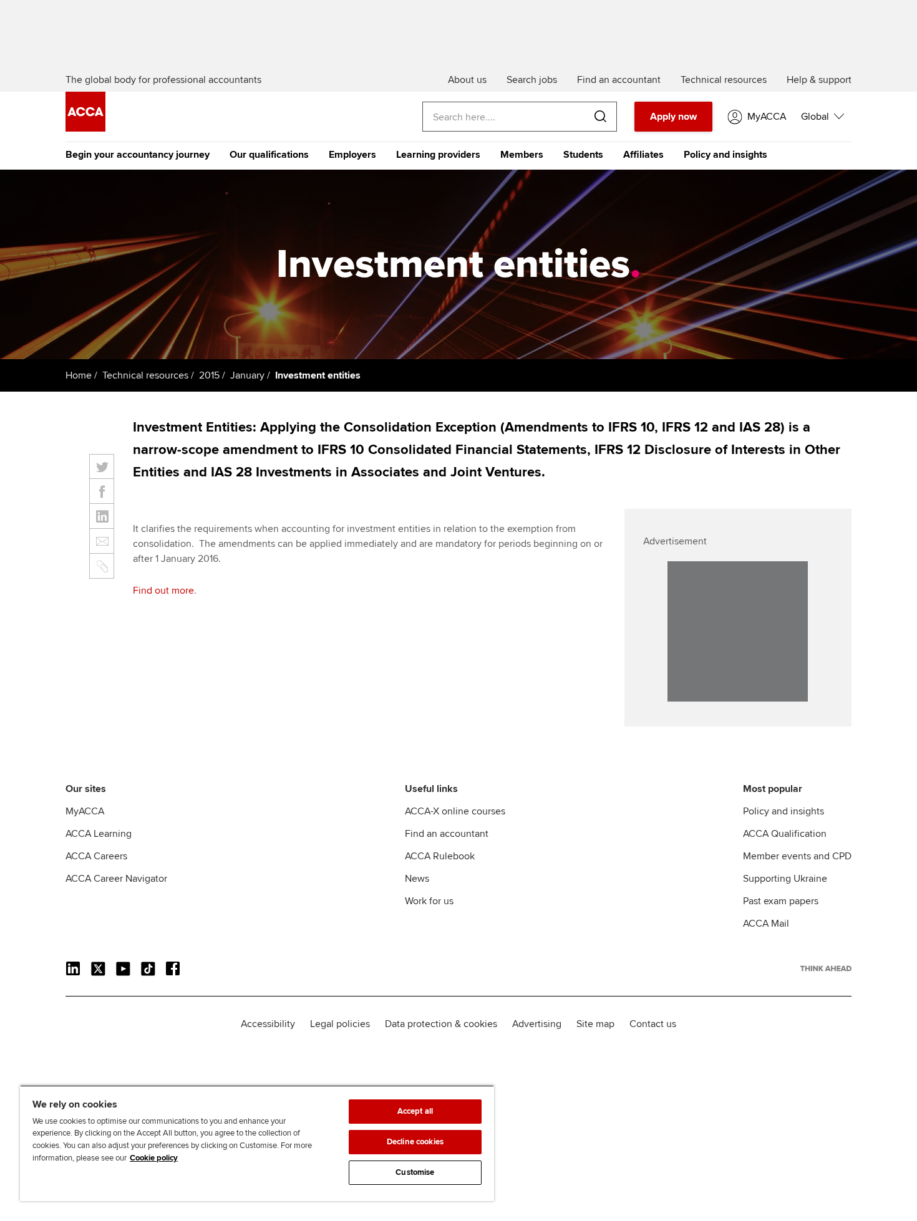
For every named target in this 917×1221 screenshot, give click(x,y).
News (417, 878)
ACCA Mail (766, 923)
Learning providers (438, 154)
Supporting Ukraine (785, 878)
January (247, 375)
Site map (595, 1024)
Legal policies (340, 1024)
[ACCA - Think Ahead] (85, 128)
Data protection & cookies (441, 1024)
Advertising (536, 1024)
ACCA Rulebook (440, 856)
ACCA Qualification (785, 834)
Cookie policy (154, 1158)
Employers (352, 154)
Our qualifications (269, 154)
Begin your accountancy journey (138, 154)
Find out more (163, 590)
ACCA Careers (96, 856)
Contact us (652, 1024)
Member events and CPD (797, 856)
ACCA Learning (99, 834)
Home (79, 375)
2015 (209, 375)
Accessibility (268, 1024)
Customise (414, 1172)
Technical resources (145, 375)
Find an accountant (446, 834)
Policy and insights (725, 154)
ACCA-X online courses (455, 811)
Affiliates (643, 154)
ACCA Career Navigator (116, 878)
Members (521, 154)
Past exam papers (780, 901)
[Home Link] (826, 968)
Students (583, 154)
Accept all (415, 1111)
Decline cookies (415, 1142)
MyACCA (85, 811)
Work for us (429, 901)
